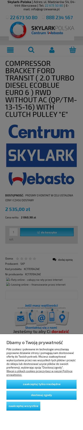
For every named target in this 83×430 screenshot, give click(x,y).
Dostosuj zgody (41, 395)
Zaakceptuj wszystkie (23, 406)
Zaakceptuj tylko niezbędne (41, 384)
